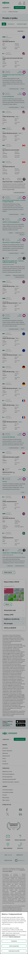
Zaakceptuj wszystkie (14, 951)
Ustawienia (14, 941)
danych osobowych (14, 937)
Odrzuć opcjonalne (14, 946)
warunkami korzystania (9, 935)
